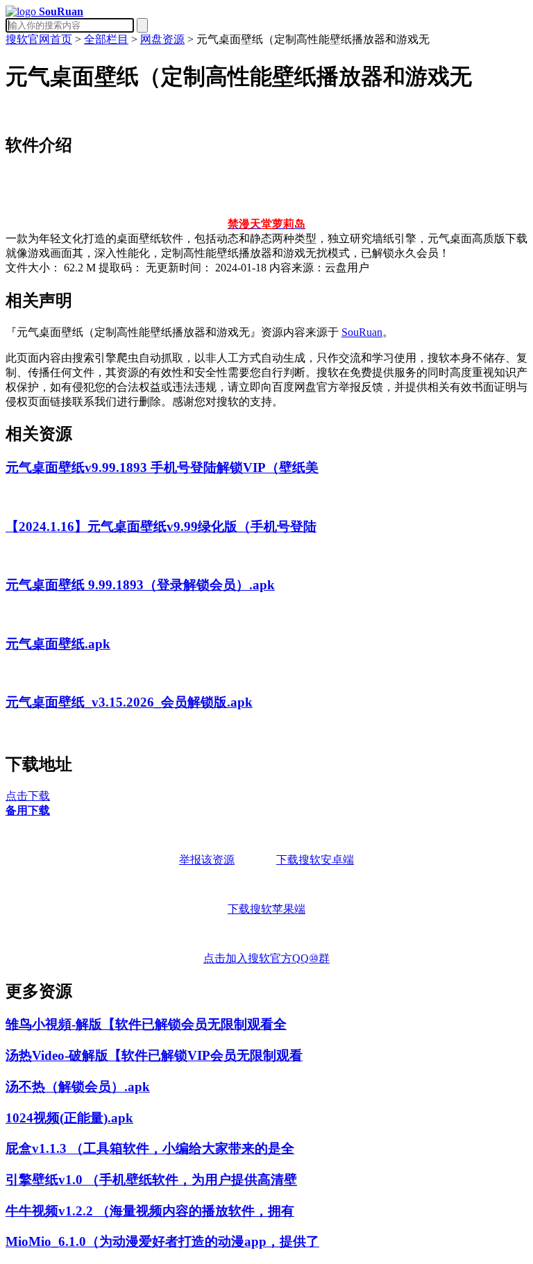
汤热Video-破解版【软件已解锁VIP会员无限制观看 (154, 1055)
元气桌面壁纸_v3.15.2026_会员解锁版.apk (129, 702)
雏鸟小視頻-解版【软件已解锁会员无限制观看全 (146, 1024)
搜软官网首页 (39, 39)
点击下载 (28, 796)
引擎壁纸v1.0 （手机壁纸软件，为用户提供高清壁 (151, 1179)
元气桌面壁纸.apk (58, 644)
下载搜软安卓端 (315, 860)
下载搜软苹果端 (266, 909)
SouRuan (361, 332)
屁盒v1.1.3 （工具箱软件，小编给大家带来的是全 (150, 1148)
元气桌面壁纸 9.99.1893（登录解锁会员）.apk (140, 585)
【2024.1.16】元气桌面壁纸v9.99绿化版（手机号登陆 (161, 526)
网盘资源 (162, 39)
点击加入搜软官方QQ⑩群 (266, 958)
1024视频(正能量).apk (69, 1118)
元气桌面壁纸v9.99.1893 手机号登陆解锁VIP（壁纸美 (162, 467)
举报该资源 (207, 860)
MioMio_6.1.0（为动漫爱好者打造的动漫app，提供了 (162, 1241)
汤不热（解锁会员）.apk (78, 1086)
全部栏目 (106, 39)
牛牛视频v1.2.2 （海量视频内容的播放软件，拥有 (150, 1211)
